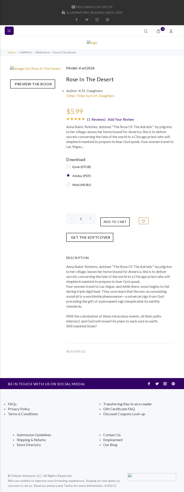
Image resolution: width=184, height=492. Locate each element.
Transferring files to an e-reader (127, 404)
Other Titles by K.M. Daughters (90, 95)
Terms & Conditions (23, 414)
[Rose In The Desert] (35, 68)
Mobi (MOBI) (81, 185)
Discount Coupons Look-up (124, 414)
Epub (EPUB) (81, 167)
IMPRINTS (26, 52)
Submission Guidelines (34, 435)
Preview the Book (32, 84)
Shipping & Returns (31, 440)
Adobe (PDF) (81, 176)
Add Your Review (121, 119)
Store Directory (29, 444)
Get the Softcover (89, 237)
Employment (113, 440)
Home (11, 52)
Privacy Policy (19, 409)
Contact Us (112, 435)
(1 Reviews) (96, 119)
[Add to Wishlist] (144, 221)
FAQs (12, 404)
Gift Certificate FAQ (119, 409)
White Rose (42, 52)
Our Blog (110, 444)
